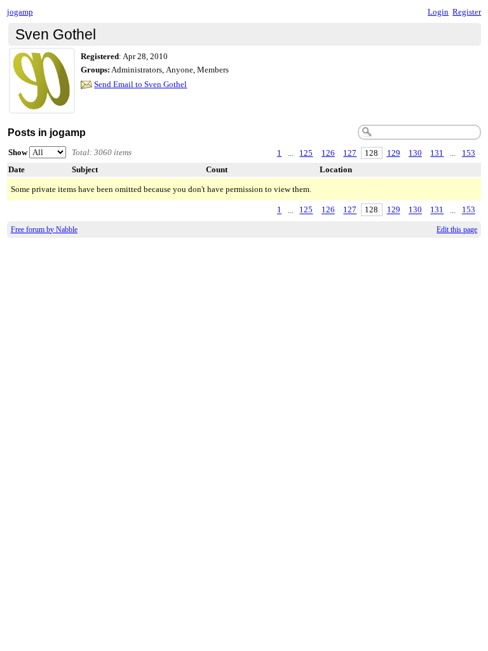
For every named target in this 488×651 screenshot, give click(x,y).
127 (349, 153)
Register (466, 12)
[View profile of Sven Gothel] (42, 106)
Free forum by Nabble (44, 229)
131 (437, 153)
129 (393, 153)
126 (328, 153)
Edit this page (457, 229)
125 (306, 153)
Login (438, 12)
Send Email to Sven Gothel (140, 84)
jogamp (20, 12)
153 (468, 153)
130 (415, 153)
